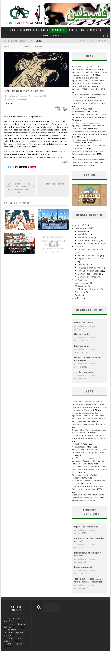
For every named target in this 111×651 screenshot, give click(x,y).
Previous (75, 195)
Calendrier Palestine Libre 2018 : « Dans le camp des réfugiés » (89, 73)
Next (104, 195)
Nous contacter (86, 41)
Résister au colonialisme (53, 183)
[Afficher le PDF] (57, 110)
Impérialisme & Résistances (91, 258)
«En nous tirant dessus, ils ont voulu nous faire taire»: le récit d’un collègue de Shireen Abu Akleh (20, 188)
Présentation (78, 165)
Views (89, 391)
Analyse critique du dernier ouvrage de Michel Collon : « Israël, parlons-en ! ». (89, 116)
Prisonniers (83, 264)
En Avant (79, 280)
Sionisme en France (87, 276)
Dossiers (79, 246)
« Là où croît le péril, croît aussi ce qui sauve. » (20, 219)
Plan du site (102, 41)
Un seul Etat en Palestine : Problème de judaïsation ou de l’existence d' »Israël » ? (89, 134)
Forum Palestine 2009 (88, 240)
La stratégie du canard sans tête (89, 193)
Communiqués (57, 29)
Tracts (84, 29)
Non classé (80, 292)
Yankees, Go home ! (15, 643)
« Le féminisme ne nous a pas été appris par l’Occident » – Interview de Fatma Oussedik (88, 126)
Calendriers (42, 29)
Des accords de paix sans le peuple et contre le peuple (88, 359)
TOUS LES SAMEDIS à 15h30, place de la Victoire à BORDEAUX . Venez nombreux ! (88, 580)
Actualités (11, 99)
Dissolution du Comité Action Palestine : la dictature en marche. (89, 161)
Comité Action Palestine (17, 96)
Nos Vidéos (95, 29)
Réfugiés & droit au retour (90, 267)
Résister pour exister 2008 (90, 243)
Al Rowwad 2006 (86, 237)
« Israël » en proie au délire (84, 371)
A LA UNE (79, 225)
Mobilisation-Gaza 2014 (89, 289)
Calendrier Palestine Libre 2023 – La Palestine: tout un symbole (87, 152)
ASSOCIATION (26, 29)
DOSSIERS (72, 29)
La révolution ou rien (81, 345)
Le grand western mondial (83, 567)
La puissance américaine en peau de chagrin (14, 632)
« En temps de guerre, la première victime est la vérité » (89, 540)
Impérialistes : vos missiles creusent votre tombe (87, 554)
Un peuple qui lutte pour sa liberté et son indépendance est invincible (88, 102)
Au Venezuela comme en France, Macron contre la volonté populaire (53, 240)
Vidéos (78, 298)
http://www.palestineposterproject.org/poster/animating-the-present (34, 157)
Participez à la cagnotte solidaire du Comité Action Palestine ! (87, 68)
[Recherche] (103, 35)
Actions (81, 231)
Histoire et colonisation (89, 255)
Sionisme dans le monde (89, 273)
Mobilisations (50, 35)
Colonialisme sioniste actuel (91, 249)
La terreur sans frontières (84, 322)
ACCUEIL (14, 29)
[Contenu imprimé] (65, 110)
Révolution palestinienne (89, 270)
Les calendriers (82, 283)
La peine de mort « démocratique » (86, 526)
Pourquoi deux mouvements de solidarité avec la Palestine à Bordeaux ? (54, 217)
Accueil (7, 46)
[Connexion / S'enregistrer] (107, 35)
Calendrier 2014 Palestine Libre (85, 89)
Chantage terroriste (81, 334)
